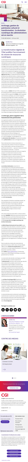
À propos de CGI (19, 418)
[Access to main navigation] (25, 2)
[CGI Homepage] (3, 2)
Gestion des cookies (6, 460)
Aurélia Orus (9, 42)
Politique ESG (18, 424)
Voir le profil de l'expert (14, 332)
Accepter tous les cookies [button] (14, 450)
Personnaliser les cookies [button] (14, 453)
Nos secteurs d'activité (18, 421)
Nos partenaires (19, 427)
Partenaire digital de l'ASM (20, 429)
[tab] (12, 378)
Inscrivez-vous (5, 421)
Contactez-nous (14, 388)
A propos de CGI (4, 407)
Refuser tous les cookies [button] (14, 456)
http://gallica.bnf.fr (12, 251)
